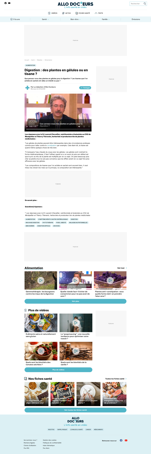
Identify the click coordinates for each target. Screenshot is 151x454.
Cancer (88, 429)
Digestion (74, 219)
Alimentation (48, 60)
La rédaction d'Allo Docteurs (45, 87)
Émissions (136, 19)
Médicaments (98, 429)
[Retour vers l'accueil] (75, 5)
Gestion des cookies (49, 440)
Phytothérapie (48, 222)
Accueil (27, 60)
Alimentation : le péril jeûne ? (87, 401)
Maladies (39, 60)
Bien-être (74, 19)
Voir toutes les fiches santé (75, 410)
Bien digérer (30, 226)
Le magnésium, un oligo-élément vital (35, 401)
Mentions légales (29, 443)
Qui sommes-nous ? (30, 440)
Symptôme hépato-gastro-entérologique (53, 219)
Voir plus (75, 301)
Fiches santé (84, 13)
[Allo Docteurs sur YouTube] (9, 3)
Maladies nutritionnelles (78, 222)
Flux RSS (26, 448)
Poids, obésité (61, 222)
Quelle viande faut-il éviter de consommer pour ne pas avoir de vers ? (75, 293)
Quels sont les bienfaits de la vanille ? (73, 363)
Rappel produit (62, 429)
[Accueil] (75, 421)
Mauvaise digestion (32, 222)
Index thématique (49, 445)
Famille (105, 19)
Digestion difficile (43, 226)
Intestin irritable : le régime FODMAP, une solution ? (61, 400)
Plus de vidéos (38, 310)
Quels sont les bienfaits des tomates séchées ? (38, 363)
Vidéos (54, 13)
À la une (16, 19)
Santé (44, 19)
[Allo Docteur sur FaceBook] (6, 3)
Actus (68, 13)
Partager (86, 88)
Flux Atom (46, 448)
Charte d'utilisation (30, 445)
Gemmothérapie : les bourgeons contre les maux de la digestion (40, 292)
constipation (51, 145)
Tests (100, 13)
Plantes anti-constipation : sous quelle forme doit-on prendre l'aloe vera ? (109, 293)
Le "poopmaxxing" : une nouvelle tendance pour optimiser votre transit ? (75, 336)
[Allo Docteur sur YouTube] (126, 440)
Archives (56, 226)
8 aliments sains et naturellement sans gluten (41, 335)
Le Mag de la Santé (76, 429)
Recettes (51, 429)
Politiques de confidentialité (52, 443)
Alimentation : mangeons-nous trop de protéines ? (113, 400)
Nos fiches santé (40, 378)
